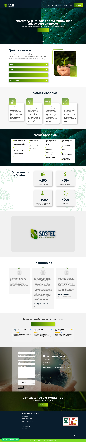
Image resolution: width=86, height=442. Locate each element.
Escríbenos (43, 28)
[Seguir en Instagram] (79, 1)
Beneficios (60, 5)
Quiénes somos (54, 5)
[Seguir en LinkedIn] (81, 1)
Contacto (78, 5)
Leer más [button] (57, 339)
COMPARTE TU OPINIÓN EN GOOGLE (43, 324)
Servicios (65, 5)
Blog (71, 5)
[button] (74, 335)
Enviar (20, 387)
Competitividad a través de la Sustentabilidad (43, 22)
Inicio (49, 5)
